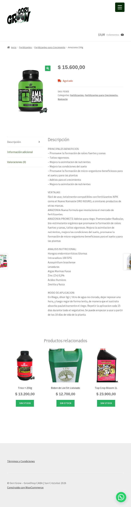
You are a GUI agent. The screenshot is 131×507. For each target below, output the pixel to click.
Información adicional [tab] (20, 152)
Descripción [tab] (14, 142)
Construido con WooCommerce (25, 487)
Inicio (13, 47)
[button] (47, 68)
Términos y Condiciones (21, 461)
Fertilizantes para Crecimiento (49, 47)
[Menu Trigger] (120, 7)
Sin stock (25, 403)
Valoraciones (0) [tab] (16, 162)
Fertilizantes (25, 47)
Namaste (63, 99)
